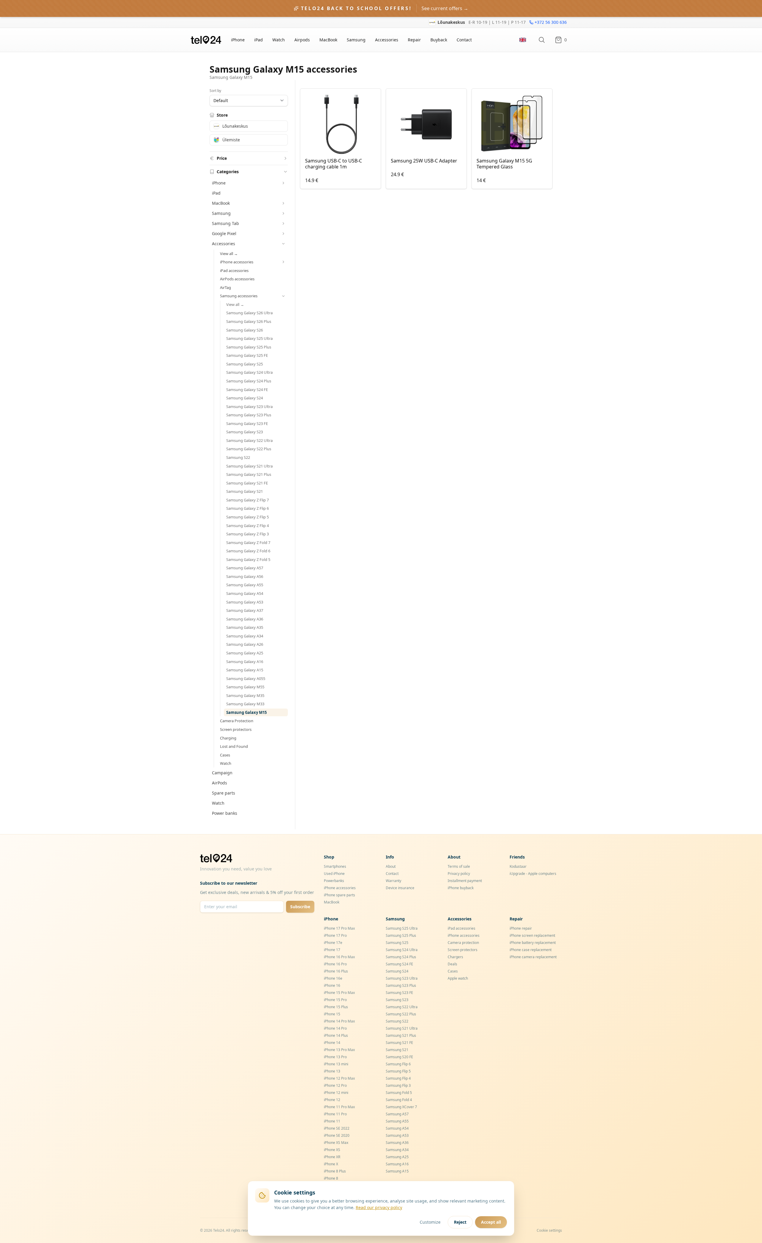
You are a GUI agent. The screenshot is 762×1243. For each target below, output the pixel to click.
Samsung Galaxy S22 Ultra (249, 440)
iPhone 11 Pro (335, 1114)
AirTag (225, 287)
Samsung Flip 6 (398, 1064)
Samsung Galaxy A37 (244, 610)
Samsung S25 (397, 942)
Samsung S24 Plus (401, 956)
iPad (258, 40)
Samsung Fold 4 (399, 1099)
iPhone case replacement (531, 949)
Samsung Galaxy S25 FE (247, 355)
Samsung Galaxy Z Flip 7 (247, 500)
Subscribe (300, 906)
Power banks (224, 813)
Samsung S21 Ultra (402, 1028)
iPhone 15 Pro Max (339, 992)
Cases (225, 755)
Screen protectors (236, 729)
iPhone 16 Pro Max (339, 956)
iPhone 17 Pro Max (339, 928)
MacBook (328, 40)
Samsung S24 (397, 971)
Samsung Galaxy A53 (244, 602)
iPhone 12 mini (336, 1092)
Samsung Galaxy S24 (244, 398)
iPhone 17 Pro (335, 935)
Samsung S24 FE (399, 964)
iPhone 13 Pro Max (339, 1049)
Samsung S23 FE (399, 992)
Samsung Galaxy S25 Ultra (249, 338)
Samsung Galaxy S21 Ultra (249, 466)
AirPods (219, 783)
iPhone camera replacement (533, 956)
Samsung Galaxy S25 (244, 364)
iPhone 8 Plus (335, 1171)
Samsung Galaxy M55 (245, 686)
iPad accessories (234, 270)
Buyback (438, 40)
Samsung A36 (397, 1142)
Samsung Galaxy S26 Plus (248, 321)
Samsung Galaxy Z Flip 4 (247, 525)
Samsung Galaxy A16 (244, 661)
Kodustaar (518, 866)
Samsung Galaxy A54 (244, 593)
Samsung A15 (397, 1171)
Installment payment (465, 880)
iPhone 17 (332, 949)
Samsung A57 (397, 1114)
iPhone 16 (332, 985)
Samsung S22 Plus (401, 1014)
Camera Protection (236, 720)
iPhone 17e (333, 942)
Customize (430, 1222)
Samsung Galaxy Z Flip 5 (247, 517)
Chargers (455, 956)
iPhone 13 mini (336, 1064)
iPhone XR (332, 1156)
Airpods (302, 40)
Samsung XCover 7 (401, 1106)
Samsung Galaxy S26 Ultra (249, 312)
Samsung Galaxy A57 (244, 567)
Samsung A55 (397, 1121)
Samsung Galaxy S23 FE (247, 423)
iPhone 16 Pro (335, 964)
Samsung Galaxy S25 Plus (248, 347)
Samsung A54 (397, 1128)
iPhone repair (521, 928)
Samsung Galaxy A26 (244, 644)
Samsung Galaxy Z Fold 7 (248, 542)
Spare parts (223, 793)
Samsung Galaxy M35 (245, 695)
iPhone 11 (332, 1121)
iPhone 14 (332, 1042)
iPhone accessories (340, 887)
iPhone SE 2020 (336, 1135)
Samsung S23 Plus (401, 985)
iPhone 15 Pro (335, 999)
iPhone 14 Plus (336, 1035)
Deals (452, 964)
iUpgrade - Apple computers (533, 873)
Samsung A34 (397, 1149)
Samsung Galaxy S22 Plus (248, 448)
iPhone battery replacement (533, 942)
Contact (464, 40)
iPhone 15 (332, 1014)
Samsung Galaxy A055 (245, 678)
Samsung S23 (397, 999)
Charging (228, 738)
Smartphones (335, 866)
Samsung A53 (397, 1135)
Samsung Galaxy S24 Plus (248, 381)
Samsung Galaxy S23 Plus (248, 415)
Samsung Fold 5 (399, 1092)
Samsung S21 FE (399, 1042)
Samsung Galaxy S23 (244, 431)
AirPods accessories (237, 279)
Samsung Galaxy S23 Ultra (249, 406)
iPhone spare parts (339, 895)
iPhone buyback (461, 887)
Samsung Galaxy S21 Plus (248, 474)
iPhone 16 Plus (336, 971)
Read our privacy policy (379, 1207)
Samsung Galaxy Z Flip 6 (247, 508)
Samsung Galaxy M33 (245, 703)
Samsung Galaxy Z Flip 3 (247, 534)
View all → (229, 253)
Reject (460, 1222)
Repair (414, 40)
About (391, 866)
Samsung (356, 40)
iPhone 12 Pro (335, 1085)
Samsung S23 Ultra (402, 978)
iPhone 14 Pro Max (339, 1021)
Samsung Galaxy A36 (244, 619)
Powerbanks (334, 880)
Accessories (386, 40)
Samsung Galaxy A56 (244, 576)
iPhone (238, 40)
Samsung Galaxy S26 (244, 330)
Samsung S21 (397, 1049)
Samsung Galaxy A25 (244, 653)
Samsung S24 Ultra (402, 949)
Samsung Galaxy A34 (244, 636)
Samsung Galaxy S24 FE (247, 389)
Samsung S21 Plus (401, 1035)
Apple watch (458, 978)
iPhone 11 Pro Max (339, 1106)
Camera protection (463, 942)
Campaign (222, 772)
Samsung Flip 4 (398, 1078)
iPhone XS (332, 1149)
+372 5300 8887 (551, 22)
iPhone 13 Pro (335, 1056)
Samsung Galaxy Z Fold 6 (248, 551)
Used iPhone (334, 873)
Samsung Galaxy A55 (244, 584)
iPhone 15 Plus (336, 1006)
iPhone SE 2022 (336, 1128)
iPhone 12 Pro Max (339, 1078)
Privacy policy (459, 873)
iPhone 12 (332, 1099)
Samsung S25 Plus (401, 935)
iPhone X (331, 1164)
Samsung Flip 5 (398, 1071)
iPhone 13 (332, 1071)
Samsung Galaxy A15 (244, 670)
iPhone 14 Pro (335, 1028)
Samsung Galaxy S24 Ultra (249, 372)
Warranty (393, 880)
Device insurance (400, 887)
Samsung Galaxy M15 (246, 712)
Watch (278, 40)
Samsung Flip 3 (398, 1085)
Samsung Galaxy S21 (244, 491)
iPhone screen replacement (532, 935)
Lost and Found (234, 746)
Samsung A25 (397, 1156)
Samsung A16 (397, 1164)
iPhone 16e (333, 978)
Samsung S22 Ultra (402, 1006)
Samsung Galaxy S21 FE (247, 483)
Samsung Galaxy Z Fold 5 (248, 559)
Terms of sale (459, 866)
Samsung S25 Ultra (402, 928)
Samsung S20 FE (399, 1056)
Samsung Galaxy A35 (244, 627)
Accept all (491, 1222)
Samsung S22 (238, 457)
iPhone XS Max (336, 1142)
